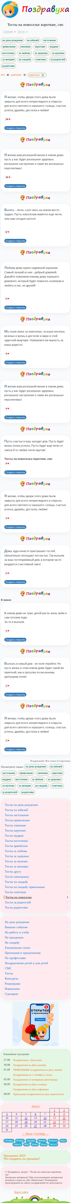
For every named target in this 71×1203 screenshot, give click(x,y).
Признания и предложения (22, 953)
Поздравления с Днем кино (27, 1060)
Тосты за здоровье (17, 856)
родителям (8, 66)
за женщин (8, 59)
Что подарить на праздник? (22, 1158)
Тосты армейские (16, 846)
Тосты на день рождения (21, 805)
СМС (8, 968)
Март (63, 1140)
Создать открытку (15, 128)
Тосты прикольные (17, 820)
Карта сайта (21, 1192)
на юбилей (33, 40)
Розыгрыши (12, 983)
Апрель (17, 1144)
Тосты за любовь (16, 851)
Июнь (35, 1144)
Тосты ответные (15, 892)
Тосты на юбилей (16, 810)
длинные (18, 74)
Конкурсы (11, 978)
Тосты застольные (17, 815)
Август (35, 1106)
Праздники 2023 (14, 1155)
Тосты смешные (15, 825)
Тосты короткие (15, 830)
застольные (49, 40)
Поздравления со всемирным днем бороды (35, 1079)
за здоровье (41, 53)
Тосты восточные (16, 840)
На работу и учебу (17, 932)
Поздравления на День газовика (30, 1084)
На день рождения (17, 922)
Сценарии (11, 994)
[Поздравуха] (10, 9)
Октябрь (9, 1140)
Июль (44, 1144)
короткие (40, 46)
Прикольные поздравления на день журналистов (38, 1094)
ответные (41, 59)
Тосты (9, 973)
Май (26, 1144)
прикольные (9, 46)
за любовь (24, 53)
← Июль (27, 1133)
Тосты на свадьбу (16, 882)
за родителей (57, 59)
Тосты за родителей (18, 902)
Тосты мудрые (14, 835)
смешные (25, 46)
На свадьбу (12, 942)
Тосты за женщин (16, 866)
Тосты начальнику (17, 876)
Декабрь (31, 1140)
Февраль (53, 1140)
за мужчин (58, 53)
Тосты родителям (16, 907)
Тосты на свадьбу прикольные (25, 887)
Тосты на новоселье (18, 897)
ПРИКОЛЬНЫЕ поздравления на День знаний (37, 1069)
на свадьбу (25, 59)
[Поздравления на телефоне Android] (35, 1024)
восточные (8, 53)
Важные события (16, 927)
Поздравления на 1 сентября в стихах (32, 1074)
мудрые (54, 46)
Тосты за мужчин (16, 861)
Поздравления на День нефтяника (31, 1089)
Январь (42, 1140)
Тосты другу (13, 871)
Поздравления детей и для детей (26, 963)
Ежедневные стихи (17, 947)
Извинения (12, 988)
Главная (8, 31)
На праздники (14, 937)
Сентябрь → (41, 1133)
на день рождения (12, 40)
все (5, 74)
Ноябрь (20, 1140)
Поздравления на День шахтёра (29, 1065)
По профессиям (15, 958)
